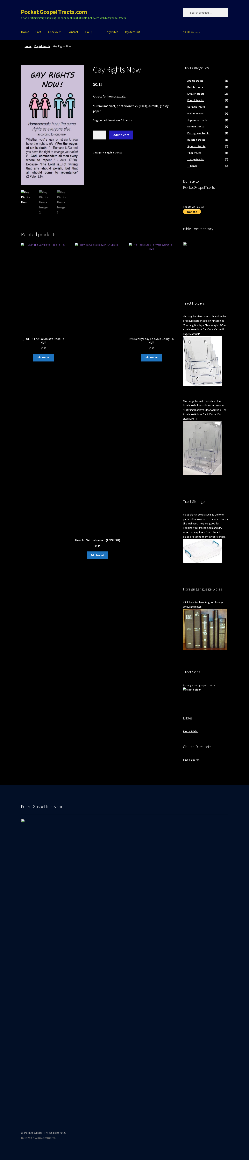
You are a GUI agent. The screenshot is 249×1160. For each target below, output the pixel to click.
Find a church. (191, 760)
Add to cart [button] (43, 357)
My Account (132, 32)
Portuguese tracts (198, 133)
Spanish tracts (196, 146)
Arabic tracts (195, 80)
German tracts (196, 107)
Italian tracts (195, 113)
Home (25, 32)
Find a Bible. (190, 731)
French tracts (195, 100)
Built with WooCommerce (38, 1138)
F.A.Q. (88, 32)
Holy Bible (111, 32)
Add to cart (121, 135)
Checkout (54, 32)
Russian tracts (196, 139)
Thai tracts (194, 153)
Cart (38, 32)
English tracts (42, 46)
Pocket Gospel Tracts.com (54, 12)
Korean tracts (195, 126)
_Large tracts (195, 159)
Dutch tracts (195, 87)
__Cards (192, 166)
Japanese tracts (197, 120)
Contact (73, 32)
